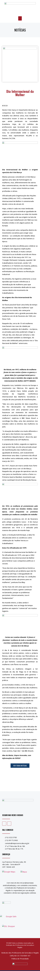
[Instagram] (9, 824)
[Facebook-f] (4, 824)
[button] (20, 18)
